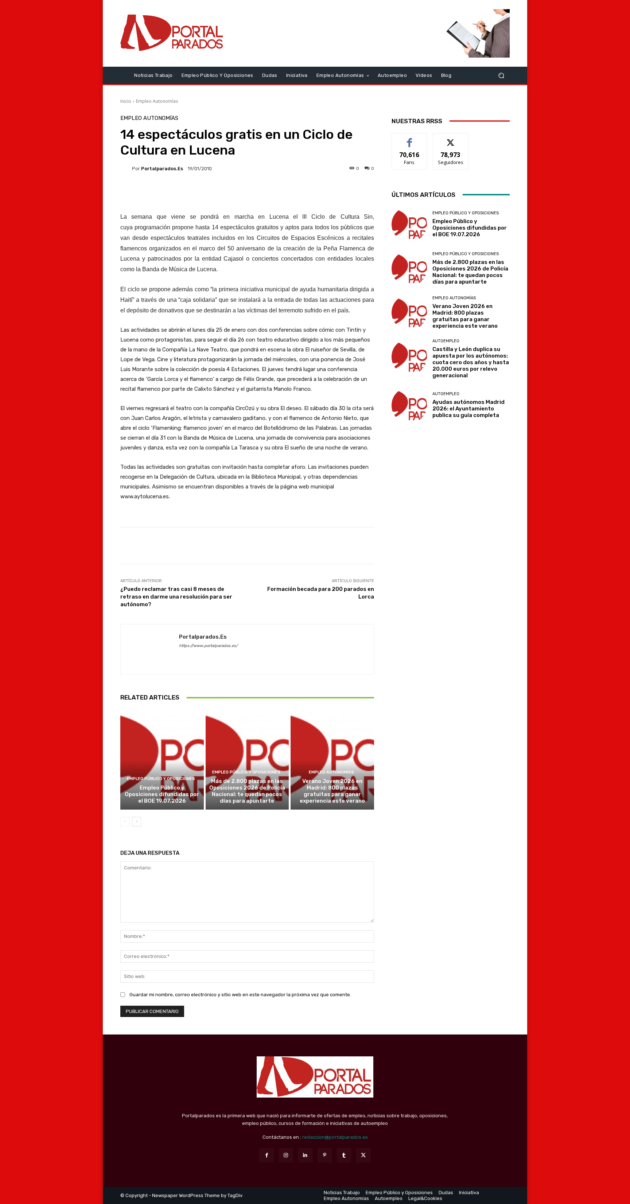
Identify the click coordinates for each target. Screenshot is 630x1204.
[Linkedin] (305, 1155)
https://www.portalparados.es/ (208, 646)
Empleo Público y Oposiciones (161, 779)
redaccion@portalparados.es (335, 1137)
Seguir (451, 138)
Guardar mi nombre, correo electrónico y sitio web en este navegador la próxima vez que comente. (240, 994)
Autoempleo (445, 341)
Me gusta (409, 138)
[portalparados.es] (126, 168)
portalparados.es (162, 168)
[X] (363, 1155)
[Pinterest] (325, 1155)
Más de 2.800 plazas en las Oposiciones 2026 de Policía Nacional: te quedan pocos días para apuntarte (247, 791)
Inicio (125, 101)
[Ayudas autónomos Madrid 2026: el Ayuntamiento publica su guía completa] (409, 405)
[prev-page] (124, 821)
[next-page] (136, 821)
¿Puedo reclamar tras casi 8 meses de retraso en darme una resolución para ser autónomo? (176, 597)
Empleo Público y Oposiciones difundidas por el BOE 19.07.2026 (162, 794)
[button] (501, 75)
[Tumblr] (344, 1155)
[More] (498, 545)
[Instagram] (286, 1155)
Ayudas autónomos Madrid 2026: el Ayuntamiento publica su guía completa (468, 408)
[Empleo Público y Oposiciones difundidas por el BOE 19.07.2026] (162, 759)
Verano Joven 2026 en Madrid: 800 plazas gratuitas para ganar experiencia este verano (332, 791)
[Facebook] (266, 1155)
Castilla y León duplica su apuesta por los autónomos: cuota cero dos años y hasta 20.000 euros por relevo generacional (470, 362)
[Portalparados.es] (172, 33)
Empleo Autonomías (157, 101)
